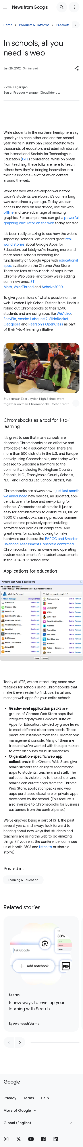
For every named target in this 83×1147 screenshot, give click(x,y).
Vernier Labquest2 (33, 319)
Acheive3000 (52, 287)
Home (8, 25)
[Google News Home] (30, 7)
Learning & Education (23, 880)
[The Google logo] (12, 1082)
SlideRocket (58, 319)
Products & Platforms (34, 25)
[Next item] (20, 1042)
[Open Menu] (5, 7)
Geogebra (12, 324)
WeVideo (64, 313)
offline (9, 212)
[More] (75, 403)
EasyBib (10, 319)
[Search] (61, 7)
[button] (76, 68)
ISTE (25, 159)
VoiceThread (24, 287)
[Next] (75, 24)
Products (62, 25)
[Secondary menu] (74, 7)
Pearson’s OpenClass (45, 324)
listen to (45, 847)
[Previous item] (9, 1042)
